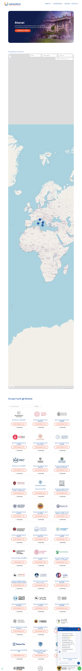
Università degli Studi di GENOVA (40, 466)
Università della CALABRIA (19, 558)
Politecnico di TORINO (19, 466)
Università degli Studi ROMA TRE (18, 650)
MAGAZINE (67, 3)
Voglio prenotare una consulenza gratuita (68, 659)
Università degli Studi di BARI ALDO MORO (62, 466)
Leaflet (61, 388)
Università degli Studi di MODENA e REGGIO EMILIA (19, 581)
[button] (38, 223)
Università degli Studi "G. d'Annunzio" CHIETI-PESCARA (40, 651)
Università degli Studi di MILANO (62, 443)
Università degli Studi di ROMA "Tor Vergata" (62, 558)
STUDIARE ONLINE (57, 3)
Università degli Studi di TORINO (19, 443)
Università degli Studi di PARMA (62, 535)
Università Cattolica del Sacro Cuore (40, 581)
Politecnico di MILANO (19, 420)
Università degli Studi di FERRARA (62, 604)
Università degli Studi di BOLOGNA (40, 443)
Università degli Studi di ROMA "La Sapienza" (19, 489)
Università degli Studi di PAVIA (40, 558)
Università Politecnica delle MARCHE (19, 627)
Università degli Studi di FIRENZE (62, 420)
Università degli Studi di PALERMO (19, 604)
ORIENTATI (47, 3)
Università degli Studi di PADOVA (40, 420)
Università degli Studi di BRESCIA (40, 535)
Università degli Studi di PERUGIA (62, 581)
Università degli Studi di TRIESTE (19, 512)
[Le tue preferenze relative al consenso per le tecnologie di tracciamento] (2, 669)
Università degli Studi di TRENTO (19, 535)
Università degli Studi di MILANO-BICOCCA (62, 489)
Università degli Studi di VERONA (40, 627)
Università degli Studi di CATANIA (40, 604)
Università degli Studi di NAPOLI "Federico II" (62, 512)
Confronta (19, 427)
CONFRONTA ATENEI (23, 30)
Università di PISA (40, 489)
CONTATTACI (74, 3)
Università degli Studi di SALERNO (40, 512)
